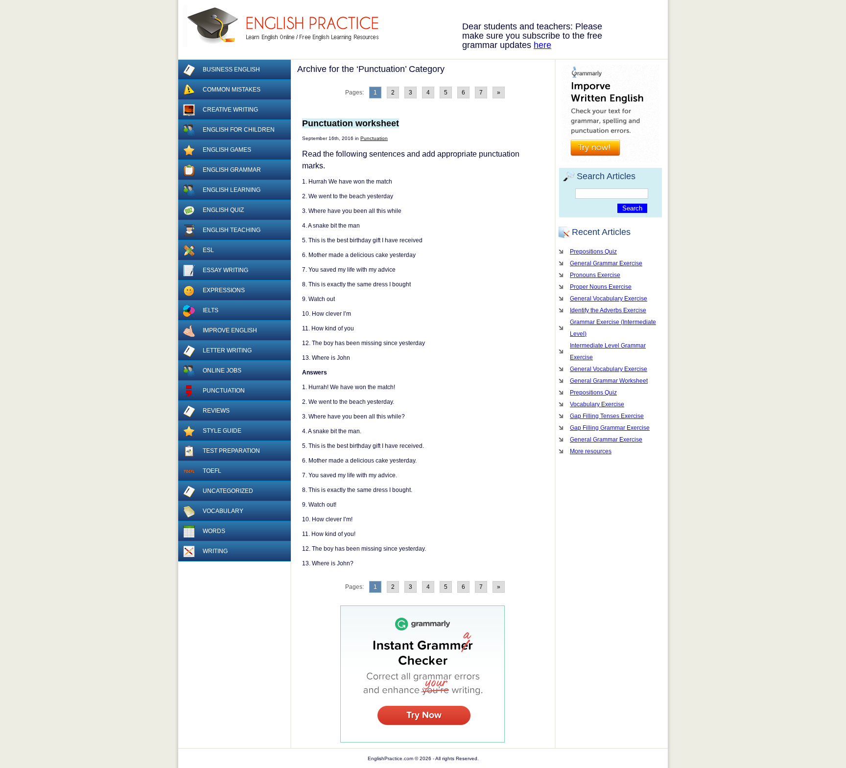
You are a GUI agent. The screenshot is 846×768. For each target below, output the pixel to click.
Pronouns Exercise (595, 275)
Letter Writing (227, 350)
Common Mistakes (231, 89)
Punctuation (374, 138)
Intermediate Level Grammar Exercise (608, 351)
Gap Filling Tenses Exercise (607, 416)
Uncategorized (228, 491)
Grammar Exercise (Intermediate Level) (613, 328)
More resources (590, 451)
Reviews (216, 410)
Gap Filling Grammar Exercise (610, 427)
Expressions (224, 290)
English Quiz (223, 210)
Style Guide (222, 430)
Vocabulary (223, 511)
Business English (231, 69)
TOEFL (212, 470)
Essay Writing (225, 270)
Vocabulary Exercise (597, 404)
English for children (239, 129)
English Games (227, 149)
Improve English (230, 330)
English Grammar (232, 169)
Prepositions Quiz (593, 251)
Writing (215, 551)
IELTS (210, 310)
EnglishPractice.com (287, 26)
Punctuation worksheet (350, 123)
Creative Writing (230, 109)
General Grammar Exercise (606, 263)
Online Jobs (222, 370)
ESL (208, 250)
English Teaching (231, 230)
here (542, 45)
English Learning (231, 189)
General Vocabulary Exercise (608, 298)
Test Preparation (231, 450)
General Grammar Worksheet (609, 380)
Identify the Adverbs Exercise (608, 310)
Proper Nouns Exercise (601, 286)
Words (214, 531)
